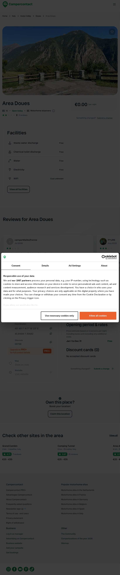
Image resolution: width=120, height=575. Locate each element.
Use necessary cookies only (59, 315)
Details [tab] (45, 265)
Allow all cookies (98, 315)
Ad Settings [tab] (75, 265)
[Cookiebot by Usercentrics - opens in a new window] (104, 257)
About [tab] (104, 265)
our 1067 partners (21, 280)
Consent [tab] (16, 265)
